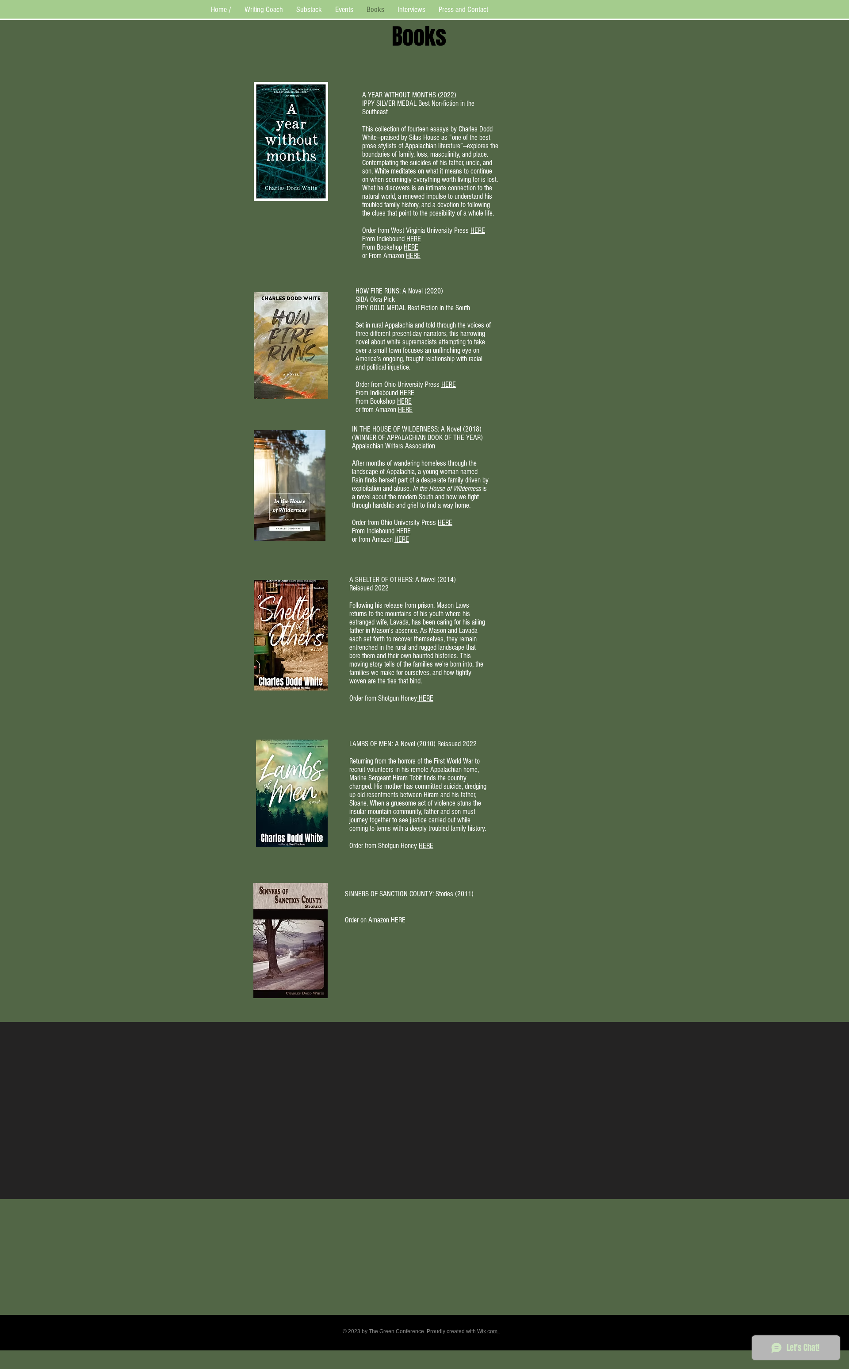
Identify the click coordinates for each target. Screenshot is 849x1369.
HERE (477, 230)
